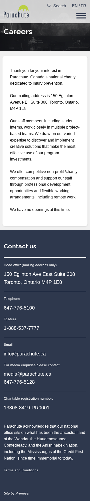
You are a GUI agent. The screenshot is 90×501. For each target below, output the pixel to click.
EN (75, 6)
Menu (81, 15)
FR (83, 6)
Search (59, 6)
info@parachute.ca (25, 353)
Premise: (23, 493)
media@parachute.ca (27, 374)
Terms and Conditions (21, 470)
